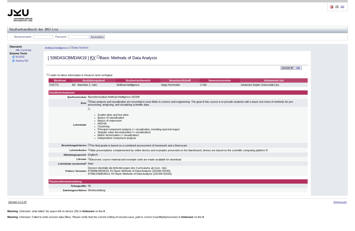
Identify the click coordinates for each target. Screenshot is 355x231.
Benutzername (22, 36)
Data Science (79, 47)
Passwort (60, 36)
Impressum (340, 202)
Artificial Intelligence (56, 47)
